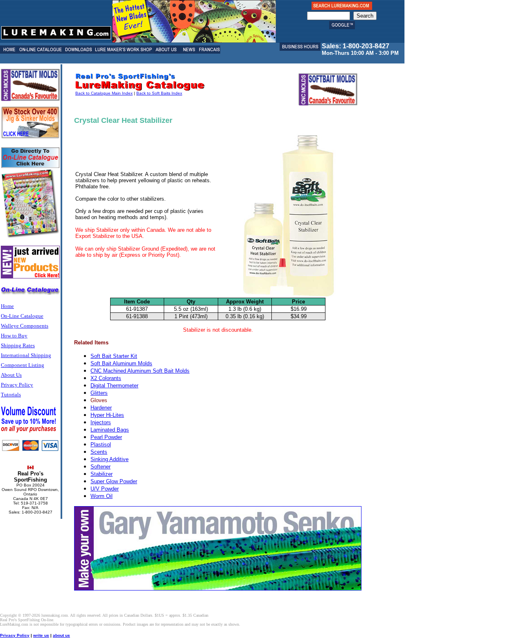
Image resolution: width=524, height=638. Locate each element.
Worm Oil (101, 496)
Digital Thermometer (114, 385)
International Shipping (26, 355)
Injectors (100, 422)
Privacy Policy (17, 385)
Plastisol (100, 444)
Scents (98, 452)
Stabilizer (101, 474)
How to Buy (14, 336)
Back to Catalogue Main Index (104, 93)
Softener (100, 467)
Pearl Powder (106, 437)
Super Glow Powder (113, 481)
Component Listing (22, 365)
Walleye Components (24, 326)
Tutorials (11, 394)
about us (61, 635)
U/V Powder (104, 489)
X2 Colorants (105, 378)
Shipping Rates (18, 345)
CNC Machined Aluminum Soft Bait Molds (140, 371)
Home (7, 306)
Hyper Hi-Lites (107, 415)
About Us (11, 375)
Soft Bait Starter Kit (113, 356)
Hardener (101, 408)
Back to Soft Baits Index (159, 93)
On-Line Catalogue (22, 316)
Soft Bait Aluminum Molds (121, 363)
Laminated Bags (109, 430)
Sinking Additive (109, 459)
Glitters (99, 393)
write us (41, 635)
